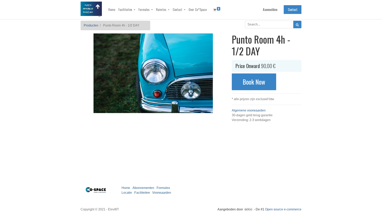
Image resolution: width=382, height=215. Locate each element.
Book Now (254, 81)
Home (126, 188)
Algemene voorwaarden (249, 110)
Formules (163, 188)
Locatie (127, 192)
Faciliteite (141, 192)
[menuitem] (112, 10)
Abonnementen (143, 188)
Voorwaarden (161, 192)
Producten (91, 25)
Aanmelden (270, 9)
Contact (292, 9)
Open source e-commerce (283, 209)
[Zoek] (297, 24)
